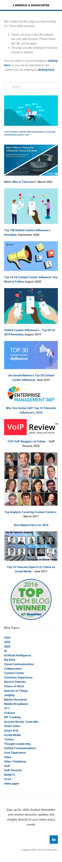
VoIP (7, 766)
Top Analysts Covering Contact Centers (30, 512)
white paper (11, 783)
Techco (9, 739)
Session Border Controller (21, 721)
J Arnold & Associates (31, 5)
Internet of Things (16, 690)
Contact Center (14, 673)
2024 (7, 637)
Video (8, 757)
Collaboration (13, 668)
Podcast (9, 713)
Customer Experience (18, 677)
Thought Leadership (17, 744)
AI (5, 651)
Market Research (15, 699)
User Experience (15, 752)
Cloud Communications (19, 664)
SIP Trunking (12, 717)
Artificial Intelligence (17, 655)
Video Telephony (15, 761)
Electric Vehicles (15, 681)
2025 (7, 642)
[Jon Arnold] (54, 839)
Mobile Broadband (16, 704)
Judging (9, 695)
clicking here (46, 69)
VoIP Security (13, 770)
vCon (7, 779)
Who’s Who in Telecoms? (20, 182)
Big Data (9, 659)
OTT (7, 708)
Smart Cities (12, 726)
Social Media (12, 735)
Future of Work (14, 686)
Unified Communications (20, 748)
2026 (7, 646)
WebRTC (9, 774)
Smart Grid (11, 730)
